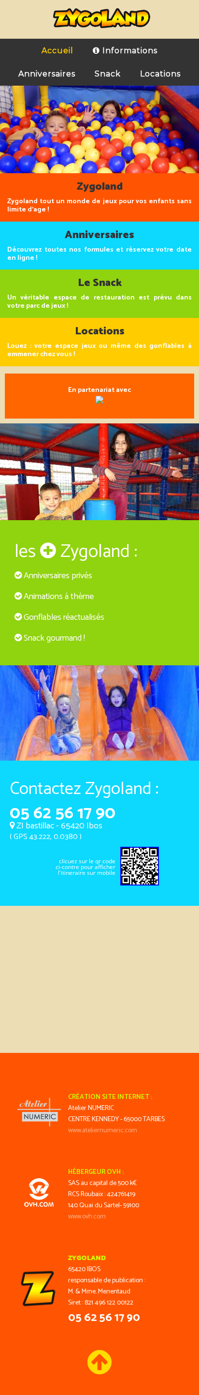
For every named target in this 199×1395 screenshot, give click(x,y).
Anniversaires (46, 73)
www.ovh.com (87, 1216)
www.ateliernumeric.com (102, 1130)
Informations (128, 50)
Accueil (57, 50)
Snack (108, 73)
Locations (160, 73)
